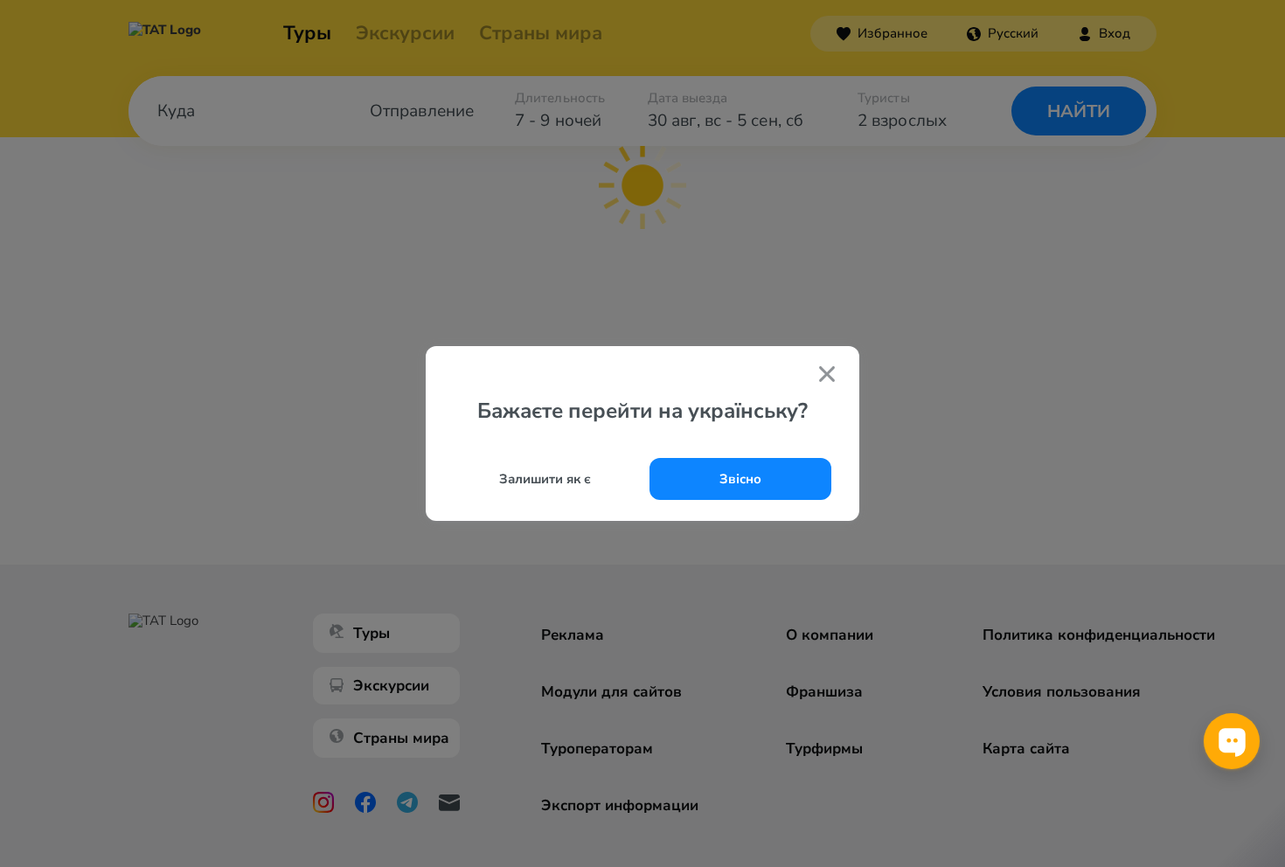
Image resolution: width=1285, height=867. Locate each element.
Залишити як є (545, 479)
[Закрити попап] (826, 376)
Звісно (740, 479)
